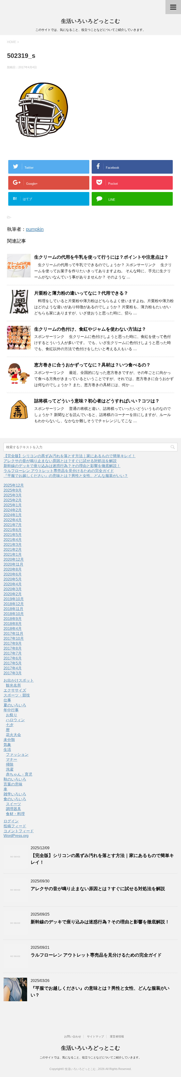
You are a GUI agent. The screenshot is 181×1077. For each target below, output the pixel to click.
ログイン (11, 821)
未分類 (9, 740)
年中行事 (11, 710)
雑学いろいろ (15, 794)
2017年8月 (13, 648)
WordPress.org (16, 836)
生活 (7, 750)
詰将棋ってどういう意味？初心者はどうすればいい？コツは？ (97, 400)
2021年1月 (13, 555)
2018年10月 (14, 614)
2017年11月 (13, 634)
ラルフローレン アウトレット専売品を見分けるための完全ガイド (59, 471)
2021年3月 (13, 545)
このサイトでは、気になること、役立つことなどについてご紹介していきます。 (90, 1057)
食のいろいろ (15, 799)
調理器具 (13, 809)
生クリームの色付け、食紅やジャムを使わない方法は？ (90, 329)
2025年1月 (13, 505)
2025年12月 (14, 485)
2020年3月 (13, 589)
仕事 (7, 700)
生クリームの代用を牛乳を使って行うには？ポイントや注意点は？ (101, 257)
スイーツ (13, 804)
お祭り (11, 715)
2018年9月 (13, 619)
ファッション (17, 755)
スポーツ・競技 (17, 695)
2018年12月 (14, 604)
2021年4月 (13, 540)
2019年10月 (14, 599)
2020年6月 (13, 574)
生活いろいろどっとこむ (90, 21)
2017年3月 (13, 673)
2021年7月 (13, 525)
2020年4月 (13, 584)
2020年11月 (13, 564)
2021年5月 (13, 535)
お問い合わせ (72, 1036)
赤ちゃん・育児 (19, 774)
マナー (11, 759)
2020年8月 (13, 569)
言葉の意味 (13, 784)
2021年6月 (13, 530)
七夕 (9, 725)
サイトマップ (95, 1036)
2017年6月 (13, 658)
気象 (7, 745)
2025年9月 (13, 490)
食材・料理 (15, 814)
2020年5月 (13, 579)
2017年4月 (13, 668)
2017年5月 (13, 663)
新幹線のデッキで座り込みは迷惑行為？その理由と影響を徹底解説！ (62, 466)
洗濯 (9, 769)
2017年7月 (13, 653)
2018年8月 (13, 624)
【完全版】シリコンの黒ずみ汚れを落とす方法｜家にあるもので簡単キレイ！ (70, 456)
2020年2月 (13, 594)
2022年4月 (13, 520)
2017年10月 (14, 639)
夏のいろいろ (15, 705)
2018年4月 (13, 629)
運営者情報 (117, 1036)
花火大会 (13, 735)
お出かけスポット (19, 680)
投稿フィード (15, 826)
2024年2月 (13, 510)
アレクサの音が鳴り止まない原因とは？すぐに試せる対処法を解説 (60, 461)
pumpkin (35, 229)
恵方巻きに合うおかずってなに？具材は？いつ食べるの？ (92, 364)
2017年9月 (13, 643)
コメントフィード (19, 831)
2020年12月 (14, 559)
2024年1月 (13, 515)
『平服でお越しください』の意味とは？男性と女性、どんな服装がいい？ (66, 476)
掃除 (9, 764)
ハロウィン (15, 720)
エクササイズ (15, 690)
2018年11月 (13, 609)
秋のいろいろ (15, 779)
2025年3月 (13, 495)
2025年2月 (13, 500)
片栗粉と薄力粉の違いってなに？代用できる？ (81, 293)
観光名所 (13, 685)
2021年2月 (13, 550)
